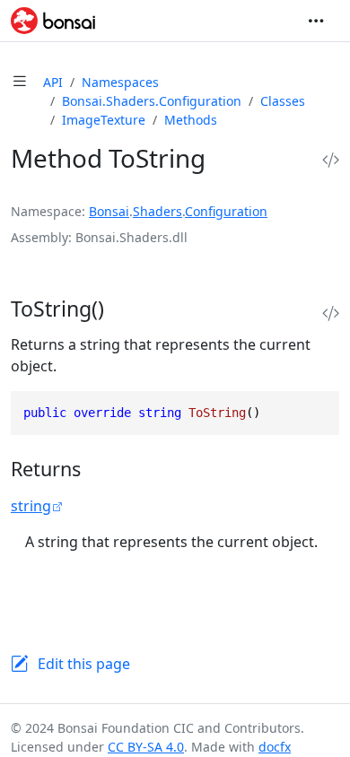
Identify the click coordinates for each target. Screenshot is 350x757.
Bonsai (109, 211)
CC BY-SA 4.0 (146, 746)
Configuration (226, 211)
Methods (190, 119)
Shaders (157, 211)
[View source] (330, 160)
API (53, 82)
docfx (274, 746)
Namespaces (120, 82)
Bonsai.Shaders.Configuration (151, 100)
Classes (282, 100)
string (31, 506)
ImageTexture (103, 119)
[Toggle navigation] (316, 20)
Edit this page (84, 664)
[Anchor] (124, 308)
